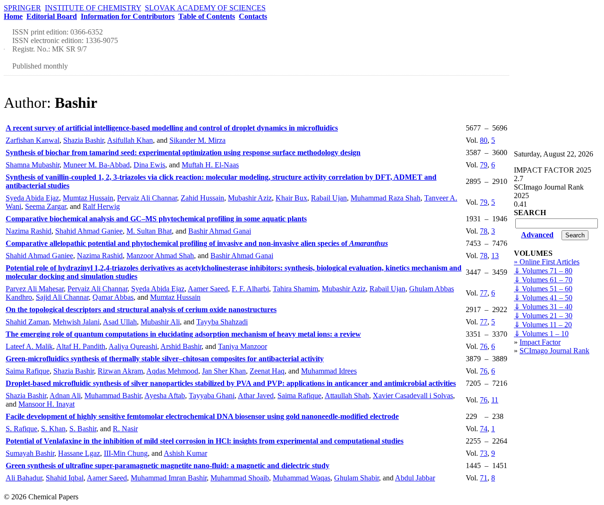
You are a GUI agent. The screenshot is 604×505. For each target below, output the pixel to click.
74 (483, 429)
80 (483, 140)
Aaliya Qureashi (133, 346)
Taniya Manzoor (242, 346)
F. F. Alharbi (250, 289)
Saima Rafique (28, 371)
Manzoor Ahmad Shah (160, 256)
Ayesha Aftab (164, 396)
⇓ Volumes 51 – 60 (543, 289)
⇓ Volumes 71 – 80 (543, 271)
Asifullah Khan (130, 140)
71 (483, 478)
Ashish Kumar (185, 453)
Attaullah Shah (347, 396)
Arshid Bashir (180, 346)
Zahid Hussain (202, 198)
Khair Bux (291, 198)
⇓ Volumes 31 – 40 (543, 307)
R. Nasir (125, 429)
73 (483, 453)
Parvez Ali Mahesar (35, 289)
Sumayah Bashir (30, 453)
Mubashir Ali (160, 322)
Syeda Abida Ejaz (32, 198)
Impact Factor (540, 342)
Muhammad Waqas (301, 478)
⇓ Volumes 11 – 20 (543, 325)
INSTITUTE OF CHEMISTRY (93, 8)
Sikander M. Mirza (197, 140)
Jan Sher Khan (224, 371)
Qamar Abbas (113, 297)
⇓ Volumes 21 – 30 (543, 316)
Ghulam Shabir (356, 478)
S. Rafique (21, 429)
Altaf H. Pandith (80, 346)
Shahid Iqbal (65, 478)
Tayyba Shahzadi (222, 322)
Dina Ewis (149, 165)
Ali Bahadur (24, 478)
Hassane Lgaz (79, 453)
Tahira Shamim (295, 289)
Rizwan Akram (120, 371)
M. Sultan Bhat (149, 231)
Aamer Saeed (208, 289)
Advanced (537, 235)
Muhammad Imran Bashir (169, 478)
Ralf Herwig (101, 206)
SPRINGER (22, 8)
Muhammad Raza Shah (385, 198)
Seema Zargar (45, 206)
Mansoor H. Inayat (46, 404)
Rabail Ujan (329, 198)
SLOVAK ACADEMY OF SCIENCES (205, 8)
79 (483, 165)
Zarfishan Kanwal (32, 140)
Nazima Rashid (28, 231)
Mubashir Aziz (250, 198)
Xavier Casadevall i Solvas (413, 396)
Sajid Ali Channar (62, 297)
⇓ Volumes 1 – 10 (541, 334)
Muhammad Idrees (329, 371)
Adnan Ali (65, 396)
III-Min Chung (126, 453)
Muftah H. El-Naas (210, 165)
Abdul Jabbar (415, 478)
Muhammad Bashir (112, 396)
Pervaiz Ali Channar (147, 198)
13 (495, 256)
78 (483, 231)
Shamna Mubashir (32, 165)
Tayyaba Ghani (212, 396)
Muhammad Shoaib (239, 478)
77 (483, 293)
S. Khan (53, 429)
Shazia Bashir (83, 140)
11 (494, 400)
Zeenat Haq (267, 371)
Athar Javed (256, 396)
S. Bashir (82, 429)
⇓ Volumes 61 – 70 (543, 280)
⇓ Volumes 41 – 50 (543, 298)
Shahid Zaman (27, 322)
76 (483, 346)
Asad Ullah (120, 322)
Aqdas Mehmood (172, 371)
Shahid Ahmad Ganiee (89, 231)
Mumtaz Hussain (88, 198)
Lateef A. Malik (29, 346)
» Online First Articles (546, 262)
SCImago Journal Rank (554, 351)
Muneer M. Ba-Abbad (96, 165)
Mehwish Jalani (76, 322)
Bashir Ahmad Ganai (219, 231)
